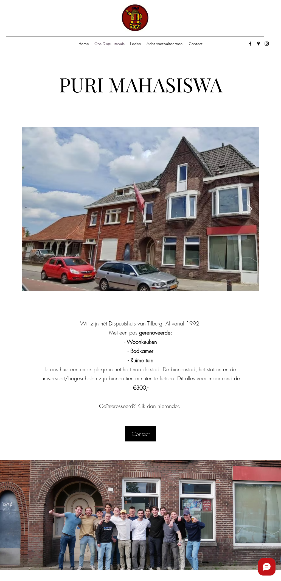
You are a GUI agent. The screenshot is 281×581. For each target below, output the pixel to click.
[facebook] (250, 43)
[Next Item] (249, 209)
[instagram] (266, 43)
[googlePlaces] (258, 43)
